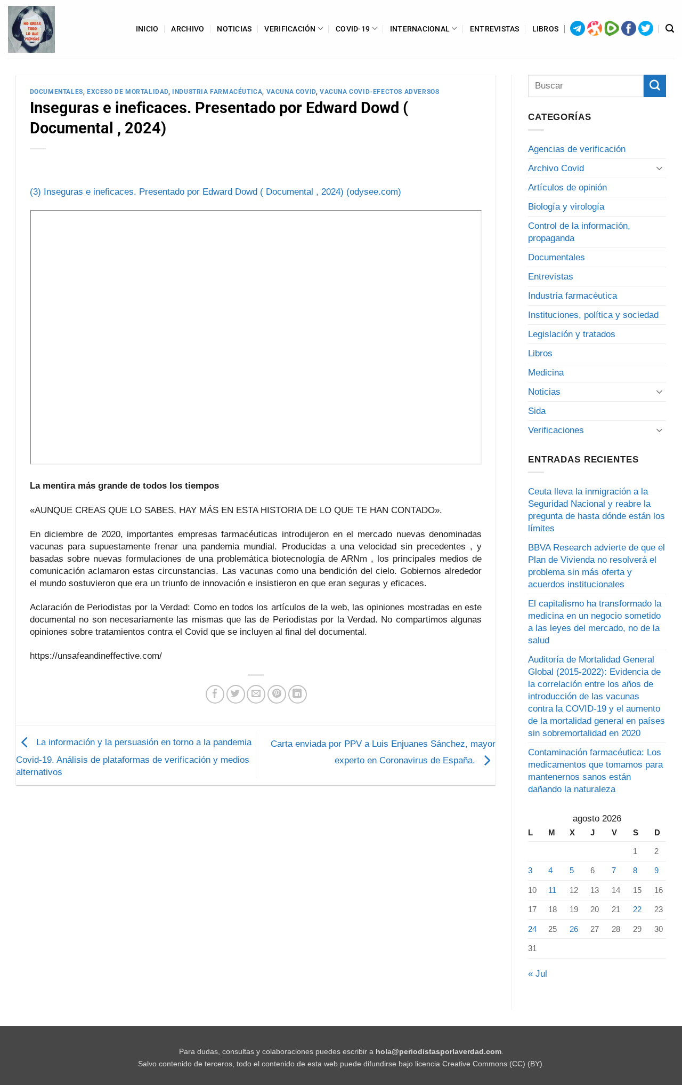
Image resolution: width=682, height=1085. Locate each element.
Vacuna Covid (291, 91)
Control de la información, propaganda (579, 232)
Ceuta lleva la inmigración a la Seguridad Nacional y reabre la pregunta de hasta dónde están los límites (596, 509)
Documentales (56, 91)
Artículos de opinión (567, 187)
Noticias (234, 29)
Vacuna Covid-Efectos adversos (379, 91)
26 (574, 929)
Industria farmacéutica (217, 91)
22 (637, 909)
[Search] (669, 28)
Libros (545, 29)
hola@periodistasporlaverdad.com (438, 1052)
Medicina (546, 373)
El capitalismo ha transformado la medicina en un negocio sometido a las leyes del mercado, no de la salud (594, 622)
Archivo (187, 29)
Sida (537, 411)
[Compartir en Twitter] (235, 694)
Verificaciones (556, 430)
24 (532, 929)
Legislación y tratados (571, 334)
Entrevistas (494, 29)
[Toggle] (659, 168)
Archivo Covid (556, 168)
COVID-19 (353, 29)
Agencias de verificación (577, 149)
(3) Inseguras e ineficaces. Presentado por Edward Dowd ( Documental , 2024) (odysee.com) (215, 192)
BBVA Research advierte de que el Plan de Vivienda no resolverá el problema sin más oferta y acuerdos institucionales (596, 565)
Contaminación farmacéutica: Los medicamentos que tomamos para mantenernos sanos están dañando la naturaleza (595, 770)
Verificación (289, 29)
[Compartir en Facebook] (215, 694)
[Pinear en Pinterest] (276, 694)
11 (552, 890)
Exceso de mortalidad (127, 91)
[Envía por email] (256, 694)
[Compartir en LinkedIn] (297, 694)
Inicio (147, 29)
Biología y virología (566, 207)
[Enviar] (655, 86)
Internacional (420, 29)
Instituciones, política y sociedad (593, 315)
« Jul (537, 974)
